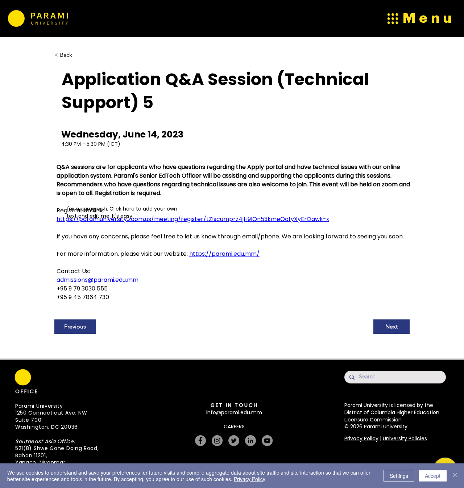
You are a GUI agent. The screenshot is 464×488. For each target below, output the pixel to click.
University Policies (405, 438)
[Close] (455, 475)
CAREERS (234, 426)
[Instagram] (217, 440)
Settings (399, 475)
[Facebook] (200, 440)
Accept (432, 475)
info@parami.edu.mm (234, 412)
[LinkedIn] (250, 440)
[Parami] (16, 18)
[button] (133, 364)
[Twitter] (233, 440)
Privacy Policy (361, 438)
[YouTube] (267, 440)
